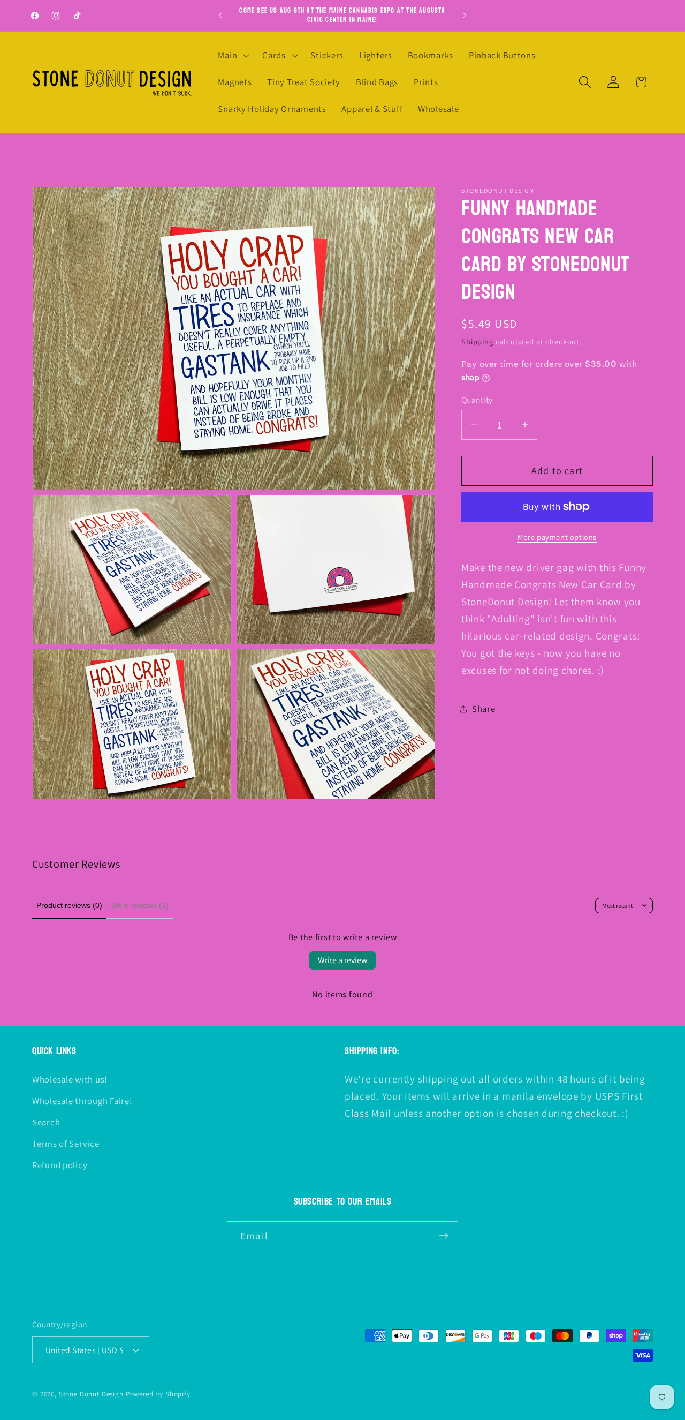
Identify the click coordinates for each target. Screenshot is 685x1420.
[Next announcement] (464, 15)
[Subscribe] (443, 1236)
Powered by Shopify (158, 1394)
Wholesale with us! (70, 1079)
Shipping (477, 341)
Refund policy (59, 1165)
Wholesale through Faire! (82, 1101)
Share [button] (484, 709)
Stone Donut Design (91, 1394)
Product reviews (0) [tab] (69, 905)
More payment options (557, 537)
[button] (232, 55)
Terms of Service (66, 1143)
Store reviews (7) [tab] (140, 905)
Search (46, 1122)
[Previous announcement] (220, 15)
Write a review (342, 960)
